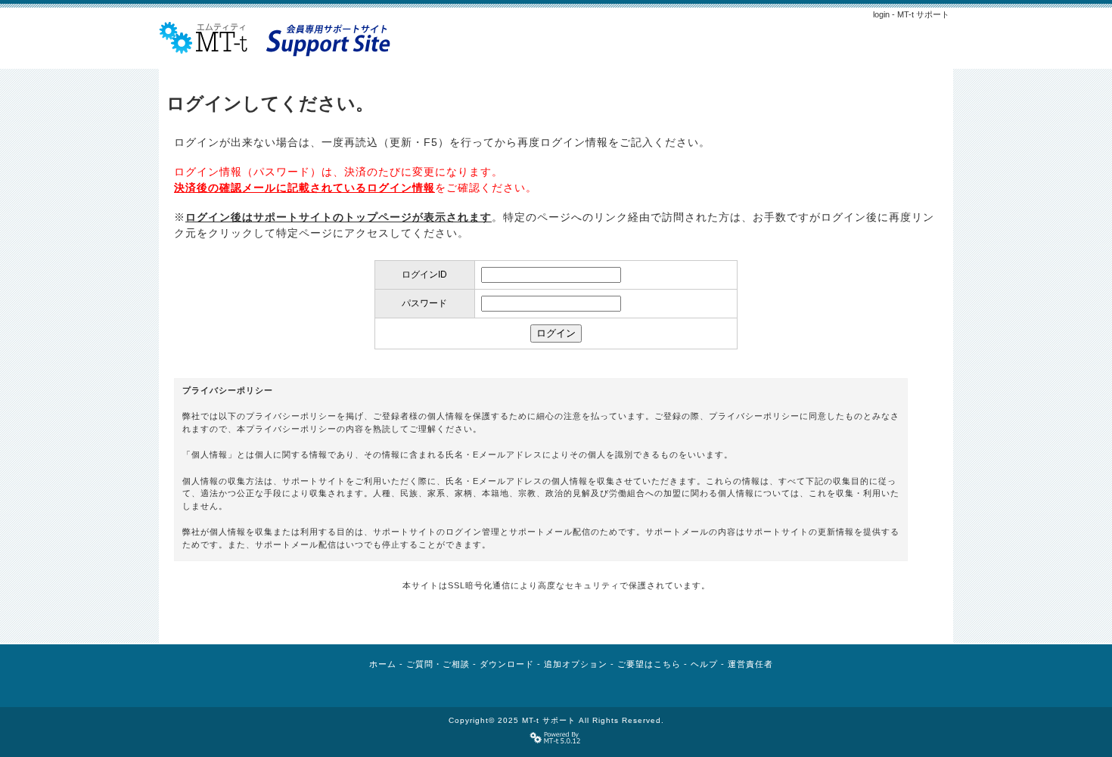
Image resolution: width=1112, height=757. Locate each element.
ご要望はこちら (649, 664)
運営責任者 (750, 664)
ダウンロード (507, 664)
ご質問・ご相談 (438, 664)
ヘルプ (704, 664)
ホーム (382, 664)
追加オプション (575, 664)
